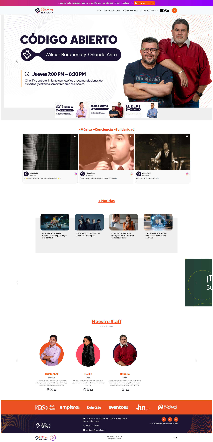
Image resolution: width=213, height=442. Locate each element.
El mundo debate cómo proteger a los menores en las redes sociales (122, 235)
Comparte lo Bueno (112, 10)
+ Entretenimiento (130, 10)
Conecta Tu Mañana (149, 10)
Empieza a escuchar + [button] (144, 3)
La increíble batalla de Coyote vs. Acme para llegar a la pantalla (54, 235)
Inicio (99, 10)
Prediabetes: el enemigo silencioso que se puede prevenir (156, 235)
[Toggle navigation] (174, 10)
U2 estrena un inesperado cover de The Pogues (88, 234)
